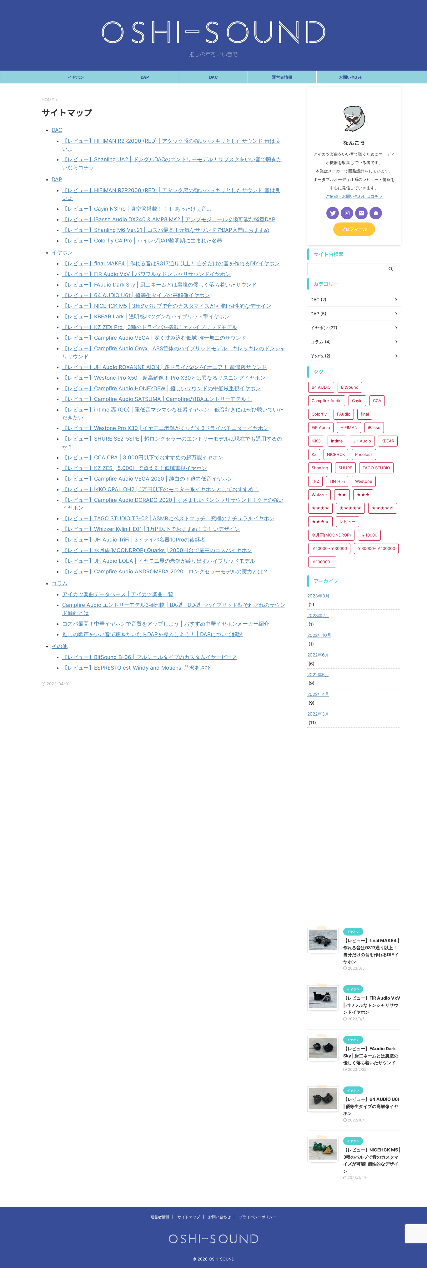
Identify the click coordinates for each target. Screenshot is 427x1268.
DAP (145, 77)
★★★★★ (350, 508)
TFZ (315, 481)
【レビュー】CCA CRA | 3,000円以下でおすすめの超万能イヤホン (142, 457)
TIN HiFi (337, 481)
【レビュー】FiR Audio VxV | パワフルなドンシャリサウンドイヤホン (146, 274)
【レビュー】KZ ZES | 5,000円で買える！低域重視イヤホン (134, 468)
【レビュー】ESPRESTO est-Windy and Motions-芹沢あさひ (136, 668)
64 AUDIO (321, 387)
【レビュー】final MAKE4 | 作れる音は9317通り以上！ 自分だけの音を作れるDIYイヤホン (171, 263)
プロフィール (354, 229)
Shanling (320, 467)
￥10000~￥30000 (329, 548)
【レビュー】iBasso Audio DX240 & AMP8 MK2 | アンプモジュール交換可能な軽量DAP (168, 219)
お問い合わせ (351, 77)
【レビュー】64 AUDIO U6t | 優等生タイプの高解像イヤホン (136, 295)
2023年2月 (318, 615)
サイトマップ (189, 1217)
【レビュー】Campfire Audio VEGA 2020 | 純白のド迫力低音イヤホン (147, 479)
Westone (363, 481)
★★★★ (320, 508)
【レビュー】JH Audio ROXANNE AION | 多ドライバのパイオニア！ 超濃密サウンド (164, 367)
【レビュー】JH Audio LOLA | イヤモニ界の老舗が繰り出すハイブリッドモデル (158, 561)
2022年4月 (318, 694)
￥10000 (369, 534)
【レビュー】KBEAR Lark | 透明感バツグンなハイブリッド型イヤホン (146, 316)
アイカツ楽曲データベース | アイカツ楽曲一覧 (117, 594)
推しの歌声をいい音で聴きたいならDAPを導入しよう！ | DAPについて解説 (152, 634)
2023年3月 (318, 595)
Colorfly (319, 414)
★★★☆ (320, 521)
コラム (60, 583)
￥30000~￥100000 (376, 548)
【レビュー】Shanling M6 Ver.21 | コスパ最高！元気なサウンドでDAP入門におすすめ (165, 230)
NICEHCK (336, 454)
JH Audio (362, 440)
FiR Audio (321, 427)
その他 (60, 646)
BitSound (350, 387)
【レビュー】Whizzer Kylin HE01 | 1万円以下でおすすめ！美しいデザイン (151, 529)
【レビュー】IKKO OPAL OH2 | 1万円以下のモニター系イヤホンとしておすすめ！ (160, 489)
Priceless (364, 454)
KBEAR (387, 440)
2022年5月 (318, 674)
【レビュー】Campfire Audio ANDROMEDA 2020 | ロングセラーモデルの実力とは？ (165, 571)
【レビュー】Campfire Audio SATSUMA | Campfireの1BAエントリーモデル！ (157, 399)
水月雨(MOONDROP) (331, 534)
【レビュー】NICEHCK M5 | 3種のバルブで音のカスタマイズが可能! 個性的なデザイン (166, 306)
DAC (213, 77)
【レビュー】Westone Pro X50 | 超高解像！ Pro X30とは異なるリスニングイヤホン (163, 378)
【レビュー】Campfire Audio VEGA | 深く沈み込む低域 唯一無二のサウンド (154, 338)
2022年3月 (318, 713)
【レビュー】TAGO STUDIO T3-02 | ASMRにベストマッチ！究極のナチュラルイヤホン (168, 518)
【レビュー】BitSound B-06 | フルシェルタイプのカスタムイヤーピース (149, 657)
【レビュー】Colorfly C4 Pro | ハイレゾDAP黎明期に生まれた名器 (142, 240)
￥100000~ (322, 561)
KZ (314, 454)
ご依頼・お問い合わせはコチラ (354, 196)
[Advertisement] (354, 827)
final (365, 414)
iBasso (374, 427)
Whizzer (319, 494)
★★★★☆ (383, 508)
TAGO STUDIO (376, 467)
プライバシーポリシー (257, 1217)
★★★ (363, 494)
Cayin (357, 400)
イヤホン (76, 77)
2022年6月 (318, 654)
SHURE (345, 467)
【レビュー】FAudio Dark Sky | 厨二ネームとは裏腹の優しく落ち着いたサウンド (159, 285)
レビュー (347, 521)
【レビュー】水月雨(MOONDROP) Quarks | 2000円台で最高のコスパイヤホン (157, 550)
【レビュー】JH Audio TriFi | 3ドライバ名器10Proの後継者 (133, 540)
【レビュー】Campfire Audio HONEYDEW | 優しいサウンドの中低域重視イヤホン (161, 388)
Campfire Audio (327, 400)
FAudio (343, 414)
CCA (377, 400)
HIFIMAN (349, 427)
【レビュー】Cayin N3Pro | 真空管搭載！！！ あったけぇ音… (136, 209)
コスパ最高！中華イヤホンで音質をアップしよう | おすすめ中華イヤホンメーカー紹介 (165, 624)
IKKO (316, 440)
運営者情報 (282, 77)
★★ (342, 494)
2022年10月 (319, 635)
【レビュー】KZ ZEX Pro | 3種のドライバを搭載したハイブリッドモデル (149, 327)
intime (337, 440)
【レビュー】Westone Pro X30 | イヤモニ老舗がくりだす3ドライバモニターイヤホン (165, 428)
